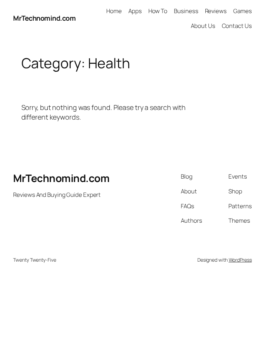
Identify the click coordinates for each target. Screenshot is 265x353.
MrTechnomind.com (44, 18)
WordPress (240, 259)
